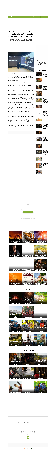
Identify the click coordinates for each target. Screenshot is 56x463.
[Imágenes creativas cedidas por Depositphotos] (28, 441)
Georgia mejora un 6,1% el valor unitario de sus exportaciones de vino (45, 139)
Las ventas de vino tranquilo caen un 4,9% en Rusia (45, 171)
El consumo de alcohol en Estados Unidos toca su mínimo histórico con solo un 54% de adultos (45, 113)
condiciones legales (28, 218)
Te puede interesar (28, 350)
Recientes (28, 290)
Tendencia (23, 16)
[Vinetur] (28, 438)
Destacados (28, 229)
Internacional (28, 16)
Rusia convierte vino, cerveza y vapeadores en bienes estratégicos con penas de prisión (45, 159)
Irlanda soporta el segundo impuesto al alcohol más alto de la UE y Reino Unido (45, 106)
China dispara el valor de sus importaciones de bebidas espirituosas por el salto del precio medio (45, 133)
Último (18, 16)
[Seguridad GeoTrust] (24, 448)
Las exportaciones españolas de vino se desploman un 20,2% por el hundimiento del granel (45, 126)
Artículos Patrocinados (19, 422)
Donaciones (33, 422)
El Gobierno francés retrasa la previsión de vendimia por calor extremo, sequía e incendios (45, 100)
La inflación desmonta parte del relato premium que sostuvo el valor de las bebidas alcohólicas (45, 87)
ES (38, 16)
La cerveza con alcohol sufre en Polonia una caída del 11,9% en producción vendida (45, 152)
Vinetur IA (39, 422)
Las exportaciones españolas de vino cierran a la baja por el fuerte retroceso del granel (45, 80)
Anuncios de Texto (27, 422)
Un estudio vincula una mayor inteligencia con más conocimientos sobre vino (45, 74)
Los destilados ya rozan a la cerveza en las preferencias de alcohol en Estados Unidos (45, 165)
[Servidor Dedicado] (28, 448)
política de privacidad (33, 218)
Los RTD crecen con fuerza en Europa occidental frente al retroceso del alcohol (45, 93)
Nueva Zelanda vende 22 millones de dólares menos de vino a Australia (45, 145)
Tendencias (42, 70)
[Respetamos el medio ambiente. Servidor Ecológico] (31, 448)
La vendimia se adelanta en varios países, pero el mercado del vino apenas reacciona (45, 119)
